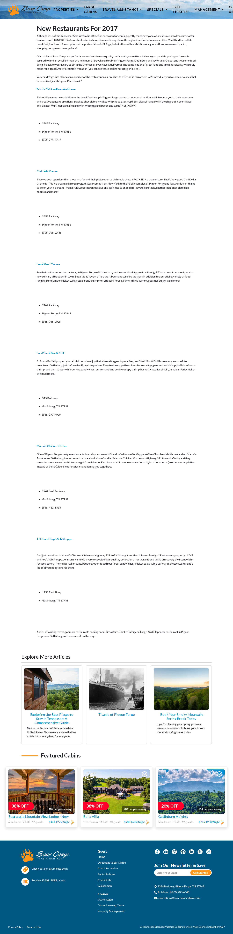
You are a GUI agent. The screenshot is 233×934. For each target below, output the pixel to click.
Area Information (108, 868)
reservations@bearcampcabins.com (178, 897)
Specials (156, 9)
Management (207, 9)
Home (101, 856)
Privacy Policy (15, 927)
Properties (65, 9)
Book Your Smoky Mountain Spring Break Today (181, 716)
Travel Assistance (121, 9)
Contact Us (104, 880)
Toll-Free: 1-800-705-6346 (173, 892)
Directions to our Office (112, 862)
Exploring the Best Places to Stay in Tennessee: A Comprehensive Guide (51, 718)
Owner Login (105, 899)
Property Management (111, 911)
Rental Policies (106, 874)
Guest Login (105, 885)
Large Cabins (90, 9)
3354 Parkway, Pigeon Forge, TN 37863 (180, 886)
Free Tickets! (181, 9)
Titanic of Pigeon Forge (116, 714)
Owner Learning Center (111, 905)
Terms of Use (34, 927)
